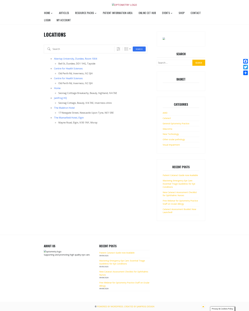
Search (139, 49)
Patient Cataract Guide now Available (180, 175)
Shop (182, 13)
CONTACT (196, 13)
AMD (165, 112)
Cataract (167, 118)
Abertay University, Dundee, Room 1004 (75, 58)
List (126, 49)
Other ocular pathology (174, 139)
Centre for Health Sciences (68, 68)
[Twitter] (245, 67)
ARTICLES (64, 13)
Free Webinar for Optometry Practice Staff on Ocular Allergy (180, 202)
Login (47, 20)
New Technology (171, 134)
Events (166, 13)
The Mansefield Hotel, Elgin (69, 117)
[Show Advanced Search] (118, 49)
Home (47, 13)
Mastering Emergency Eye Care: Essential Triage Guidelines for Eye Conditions (179, 183)
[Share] (245, 73)
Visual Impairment (171, 144)
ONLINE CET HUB (147, 13)
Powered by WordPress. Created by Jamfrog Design (125, 306)
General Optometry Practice (176, 123)
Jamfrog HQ (60, 98)
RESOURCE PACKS (84, 13)
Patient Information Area (118, 13)
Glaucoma (167, 128)
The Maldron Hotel (64, 107)
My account (64, 20)
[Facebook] (245, 61)
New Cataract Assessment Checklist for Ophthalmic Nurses (180, 194)
